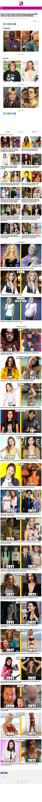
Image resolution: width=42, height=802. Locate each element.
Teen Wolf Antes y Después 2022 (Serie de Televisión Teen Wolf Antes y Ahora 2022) (10, 236)
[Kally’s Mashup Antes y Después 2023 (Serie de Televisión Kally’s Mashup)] (10, 159)
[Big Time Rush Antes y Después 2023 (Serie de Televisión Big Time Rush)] (10, 176)
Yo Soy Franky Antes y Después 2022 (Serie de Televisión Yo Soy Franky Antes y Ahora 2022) (19, 764)
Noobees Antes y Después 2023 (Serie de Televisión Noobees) (30, 149)
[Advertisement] (21, 123)
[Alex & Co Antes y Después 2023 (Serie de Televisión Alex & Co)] (31, 176)
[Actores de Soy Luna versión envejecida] (21, 282)
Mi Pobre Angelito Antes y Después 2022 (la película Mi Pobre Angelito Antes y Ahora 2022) (21, 709)
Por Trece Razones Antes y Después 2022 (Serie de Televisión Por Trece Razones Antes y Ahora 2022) (31, 218)
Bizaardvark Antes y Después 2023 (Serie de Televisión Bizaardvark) (31, 166)
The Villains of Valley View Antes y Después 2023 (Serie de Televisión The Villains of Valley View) (10, 150)
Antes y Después (9, 134)
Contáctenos (3, 776)
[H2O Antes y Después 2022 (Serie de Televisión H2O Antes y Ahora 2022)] (21, 724)
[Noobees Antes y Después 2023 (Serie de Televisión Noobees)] (31, 142)
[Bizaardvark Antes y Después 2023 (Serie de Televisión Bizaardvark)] (31, 159)
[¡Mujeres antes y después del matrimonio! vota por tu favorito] (21, 255)
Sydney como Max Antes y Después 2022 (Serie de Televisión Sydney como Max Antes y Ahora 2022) (10, 201)
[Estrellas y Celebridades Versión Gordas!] (21, 308)
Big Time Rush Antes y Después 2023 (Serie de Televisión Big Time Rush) (10, 184)
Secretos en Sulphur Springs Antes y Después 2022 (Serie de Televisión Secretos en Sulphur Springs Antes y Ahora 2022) (10, 218)
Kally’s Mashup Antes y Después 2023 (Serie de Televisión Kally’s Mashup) (9, 167)
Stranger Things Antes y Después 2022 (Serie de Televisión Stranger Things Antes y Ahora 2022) (31, 201)
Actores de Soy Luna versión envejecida (11, 295)
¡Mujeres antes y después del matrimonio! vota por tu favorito (17, 268)
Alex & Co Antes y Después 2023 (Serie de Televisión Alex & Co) (30, 184)
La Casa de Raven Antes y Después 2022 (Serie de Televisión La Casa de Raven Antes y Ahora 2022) (31, 236)
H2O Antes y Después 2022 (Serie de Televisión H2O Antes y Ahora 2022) (20, 737)
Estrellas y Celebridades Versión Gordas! (11, 321)
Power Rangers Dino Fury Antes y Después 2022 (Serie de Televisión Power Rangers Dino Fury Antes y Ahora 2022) (20, 682)
